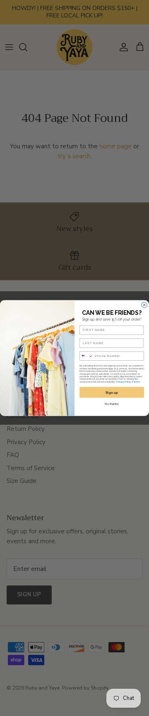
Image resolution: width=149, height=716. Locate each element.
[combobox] (86, 356)
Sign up (112, 392)
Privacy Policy (123, 382)
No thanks (111, 403)
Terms (137, 382)
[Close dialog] (144, 305)
